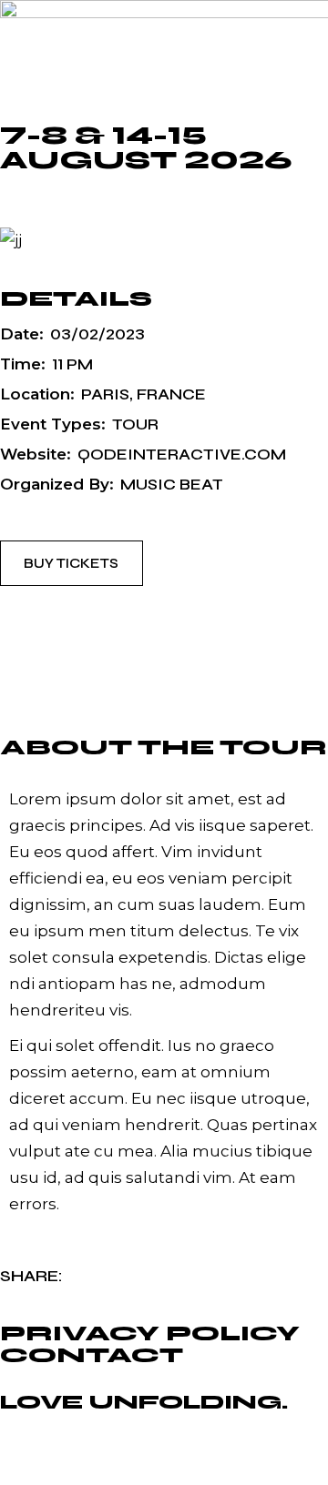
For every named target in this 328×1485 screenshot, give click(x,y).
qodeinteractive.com (181, 454)
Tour (135, 424)
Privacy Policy (150, 1333)
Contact (91, 1355)
